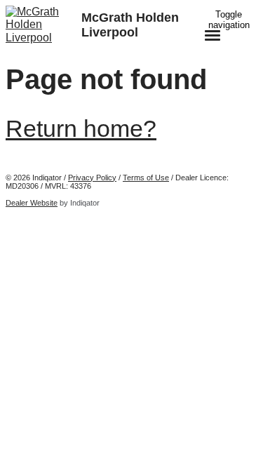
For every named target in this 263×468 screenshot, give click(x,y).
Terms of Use (146, 177)
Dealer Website (32, 203)
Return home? (81, 128)
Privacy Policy (92, 177)
